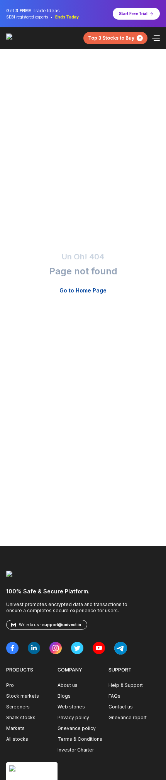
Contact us (120, 707)
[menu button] (156, 38)
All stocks (17, 739)
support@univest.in (61, 624)
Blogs (64, 696)
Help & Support (125, 685)
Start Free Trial (133, 13)
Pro (10, 685)
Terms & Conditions (80, 739)
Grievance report (127, 717)
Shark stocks (21, 717)
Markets (15, 728)
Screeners (18, 707)
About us (68, 685)
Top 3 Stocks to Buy (111, 38)
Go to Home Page (83, 290)
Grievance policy (77, 728)
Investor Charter (76, 750)
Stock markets (22, 696)
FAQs (114, 696)
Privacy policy (73, 717)
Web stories (71, 707)
